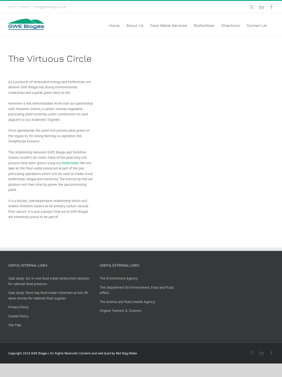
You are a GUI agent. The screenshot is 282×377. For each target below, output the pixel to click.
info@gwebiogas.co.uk (50, 7)
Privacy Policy (18, 307)
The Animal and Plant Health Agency (127, 301)
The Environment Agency (119, 278)
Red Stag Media (126, 353)
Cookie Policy (18, 316)
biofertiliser (70, 163)
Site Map (14, 325)
